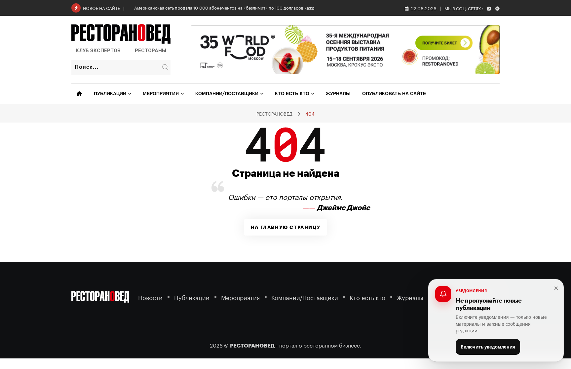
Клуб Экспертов (98, 51)
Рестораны (150, 51)
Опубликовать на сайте (394, 93)
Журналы (338, 93)
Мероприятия (161, 93)
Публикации (110, 93)
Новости (150, 297)
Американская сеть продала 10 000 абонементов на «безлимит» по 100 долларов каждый (227, 7)
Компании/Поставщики (226, 93)
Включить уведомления (488, 347)
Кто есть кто (292, 93)
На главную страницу (285, 227)
